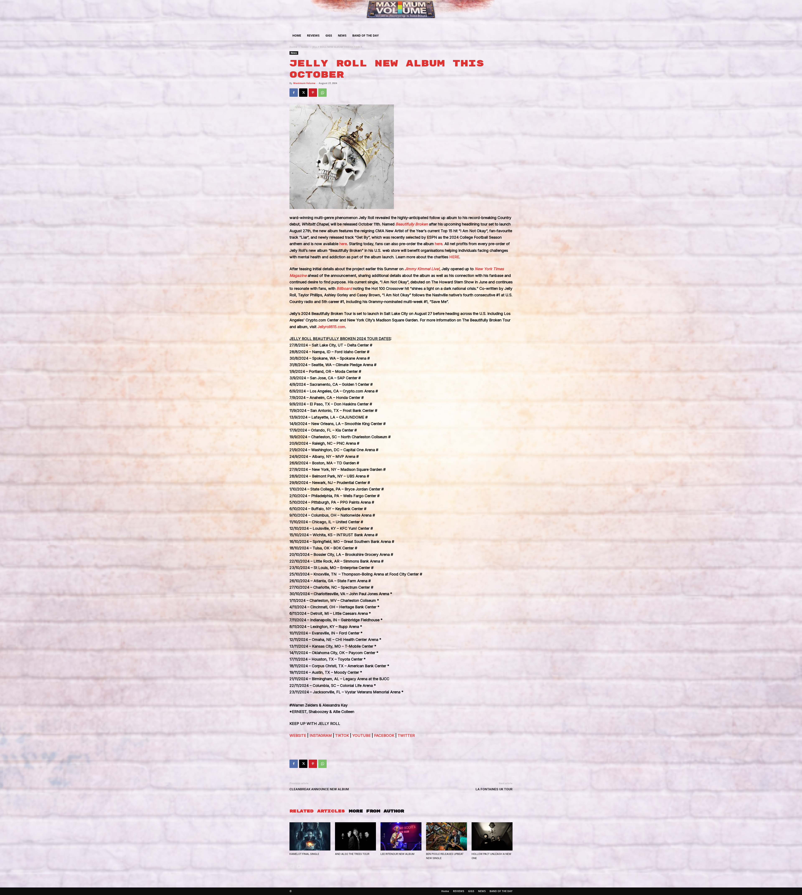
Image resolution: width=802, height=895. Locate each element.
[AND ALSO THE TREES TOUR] (355, 836)
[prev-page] (292, 866)
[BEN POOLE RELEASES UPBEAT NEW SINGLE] (446, 836)
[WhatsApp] (322, 92)
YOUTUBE (361, 735)
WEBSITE (297, 735)
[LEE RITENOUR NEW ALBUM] (401, 836)
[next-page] (298, 866)
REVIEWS (313, 35)
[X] (303, 92)
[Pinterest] (313, 92)
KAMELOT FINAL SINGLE (304, 854)
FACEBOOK (383, 735)
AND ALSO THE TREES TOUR (352, 854)
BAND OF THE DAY (365, 35)
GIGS (328, 35)
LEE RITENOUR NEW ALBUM (397, 854)
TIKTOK (341, 735)
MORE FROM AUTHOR (376, 811)
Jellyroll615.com (331, 327)
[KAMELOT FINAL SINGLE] (309, 836)
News (304, 47)
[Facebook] (293, 92)
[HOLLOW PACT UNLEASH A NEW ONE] (492, 836)
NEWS (342, 35)
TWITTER (406, 735)
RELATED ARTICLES (317, 811)
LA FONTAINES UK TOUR (494, 789)
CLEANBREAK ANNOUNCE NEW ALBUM (319, 789)
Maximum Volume (304, 83)
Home (296, 35)
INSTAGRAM (320, 735)
